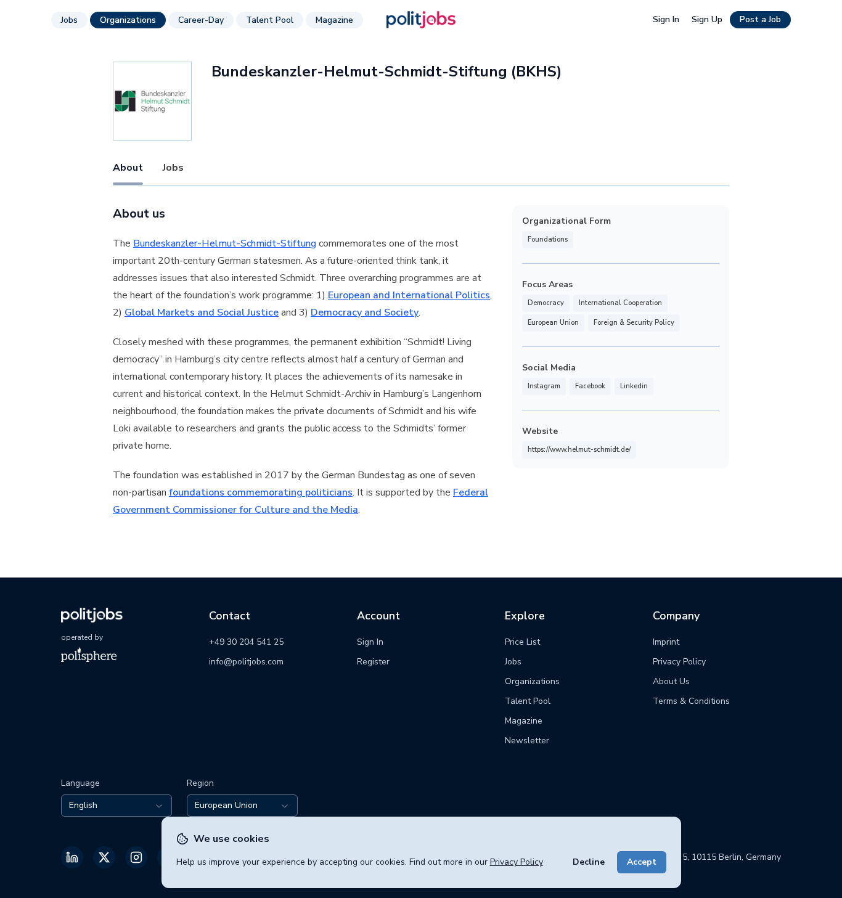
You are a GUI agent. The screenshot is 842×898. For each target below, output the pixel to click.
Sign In (666, 19)
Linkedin (634, 386)
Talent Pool (269, 20)
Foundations (548, 239)
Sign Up (707, 19)
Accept (641, 862)
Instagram (544, 386)
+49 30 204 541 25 (246, 642)
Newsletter (527, 740)
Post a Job (760, 19)
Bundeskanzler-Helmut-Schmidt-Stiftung (224, 243)
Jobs (69, 20)
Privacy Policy (516, 862)
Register (373, 661)
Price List (522, 642)
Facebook (590, 386)
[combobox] (116, 805)
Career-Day (201, 20)
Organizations (128, 20)
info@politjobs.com (246, 661)
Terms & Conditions (691, 701)
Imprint (666, 642)
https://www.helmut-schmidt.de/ (579, 449)
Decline (589, 862)
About (128, 167)
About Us (671, 681)
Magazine (334, 20)
